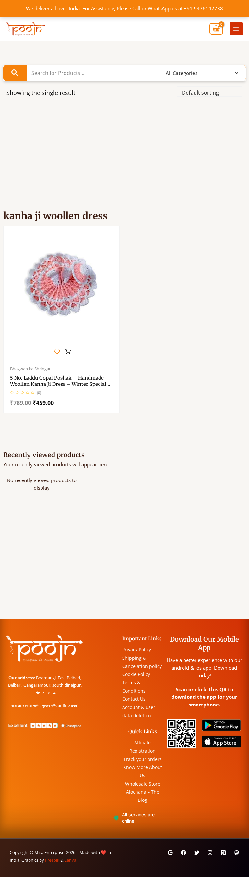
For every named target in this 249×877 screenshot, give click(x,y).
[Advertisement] (124, 156)
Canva (70, 860)
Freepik (52, 860)
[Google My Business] (170, 852)
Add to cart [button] (68, 352)
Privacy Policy (136, 649)
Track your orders (143, 759)
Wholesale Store (142, 784)
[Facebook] (183, 852)
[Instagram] (210, 852)
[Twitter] (196, 852)
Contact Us (134, 699)
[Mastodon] (236, 852)
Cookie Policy (136, 674)
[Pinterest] (223, 852)
